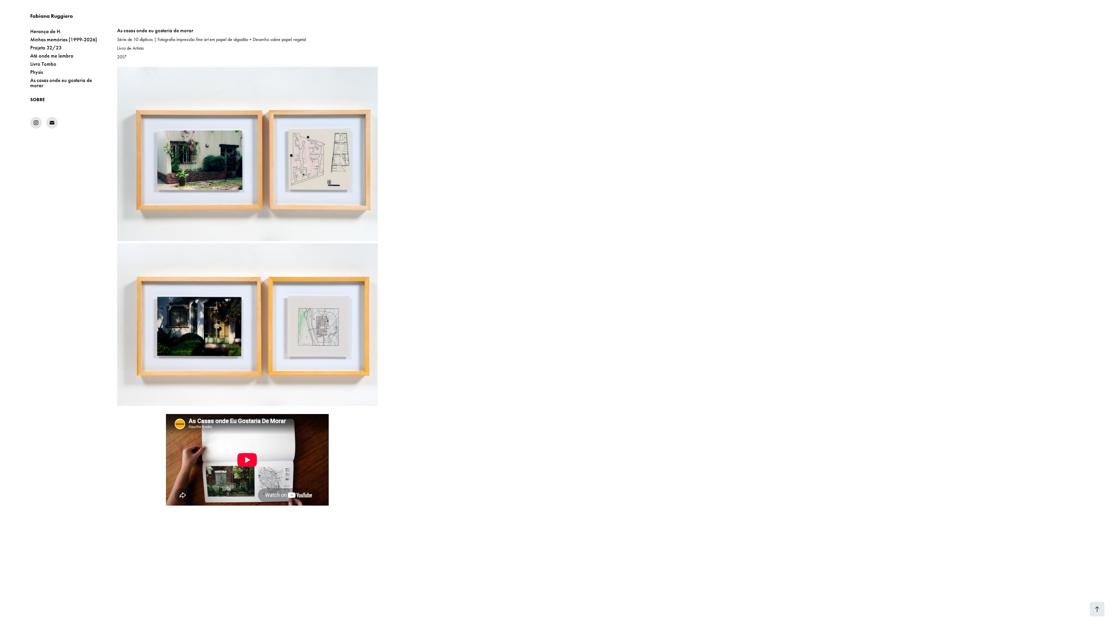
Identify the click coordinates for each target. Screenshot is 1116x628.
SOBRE (37, 99)
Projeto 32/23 (46, 47)
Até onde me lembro (52, 56)
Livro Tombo (43, 64)
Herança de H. (46, 31)
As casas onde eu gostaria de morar (61, 83)
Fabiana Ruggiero (51, 16)
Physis (36, 72)
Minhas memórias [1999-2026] (63, 39)
